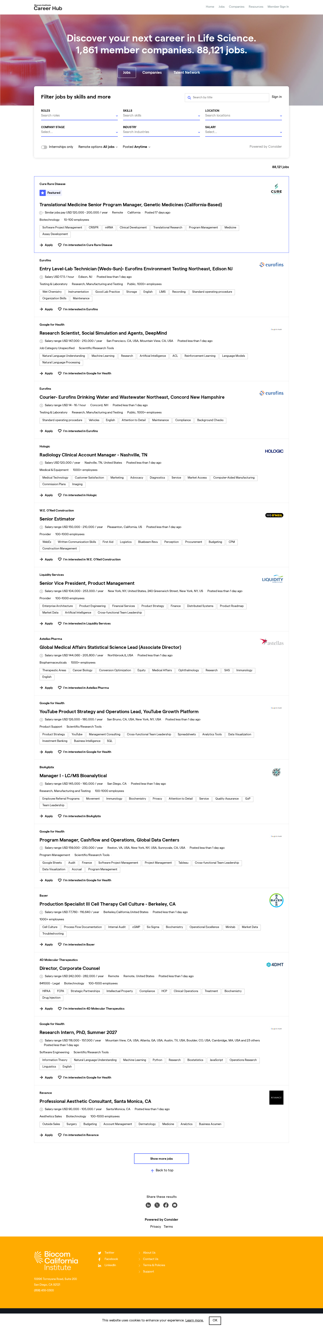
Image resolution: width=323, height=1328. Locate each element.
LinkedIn (110, 1265)
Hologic (45, 446)
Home (210, 7)
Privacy (155, 1227)
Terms (168, 1227)
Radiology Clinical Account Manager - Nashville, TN (93, 454)
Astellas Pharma (51, 639)
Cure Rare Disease (52, 184)
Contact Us (150, 1259)
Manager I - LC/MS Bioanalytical (73, 775)
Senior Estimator (57, 518)
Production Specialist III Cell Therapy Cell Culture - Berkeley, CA (108, 903)
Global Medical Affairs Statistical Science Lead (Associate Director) (110, 647)
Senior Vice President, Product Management (87, 583)
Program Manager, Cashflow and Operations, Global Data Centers (109, 839)
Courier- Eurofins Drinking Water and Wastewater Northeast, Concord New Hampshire (132, 397)
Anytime (140, 147)
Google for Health (52, 324)
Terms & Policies (154, 1265)
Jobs (222, 7)
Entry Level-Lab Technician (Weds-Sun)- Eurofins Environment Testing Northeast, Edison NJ (136, 268)
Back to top (164, 1170)
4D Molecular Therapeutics (59, 960)
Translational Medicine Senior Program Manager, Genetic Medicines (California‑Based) (131, 204)
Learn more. (194, 1321)
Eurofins (45, 260)
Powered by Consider (266, 147)
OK (215, 1321)
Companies (236, 7)
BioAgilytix (47, 767)
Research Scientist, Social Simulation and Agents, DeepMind (103, 333)
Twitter (109, 1252)
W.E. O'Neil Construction (57, 510)
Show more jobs (161, 1158)
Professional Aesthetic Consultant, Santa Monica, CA (95, 1101)
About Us (149, 1252)
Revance (46, 1093)
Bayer (44, 895)
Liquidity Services (52, 574)
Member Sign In (278, 7)
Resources (256, 7)
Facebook (111, 1259)
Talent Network (187, 72)
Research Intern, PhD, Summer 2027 (78, 1032)
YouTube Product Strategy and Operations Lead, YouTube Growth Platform (119, 711)
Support (148, 1271)
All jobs (108, 147)
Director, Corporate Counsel (70, 968)
